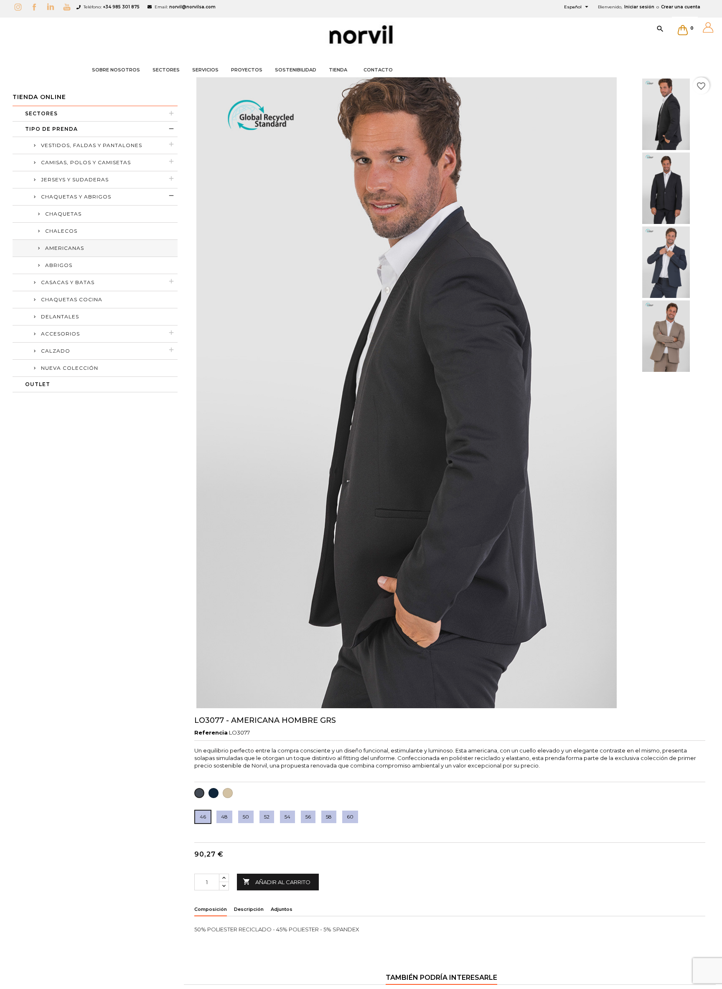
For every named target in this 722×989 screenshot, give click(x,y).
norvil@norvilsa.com (192, 7)
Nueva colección (69, 368)
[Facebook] (36, 7)
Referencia (211, 732)
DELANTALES (60, 316)
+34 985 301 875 (121, 7)
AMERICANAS (64, 248)
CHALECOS (61, 231)
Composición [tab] (210, 909)
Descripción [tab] (249, 909)
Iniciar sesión (639, 7)
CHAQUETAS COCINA (71, 299)
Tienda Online (39, 97)
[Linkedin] (52, 7)
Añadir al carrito (276, 881)
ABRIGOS (58, 265)
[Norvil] (361, 34)
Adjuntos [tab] (281, 909)
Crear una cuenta (680, 7)
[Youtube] (68, 7)
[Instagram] (20, 7)
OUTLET (37, 384)
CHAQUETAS (63, 214)
